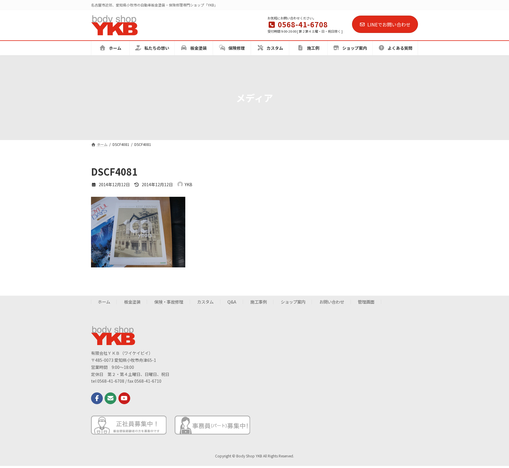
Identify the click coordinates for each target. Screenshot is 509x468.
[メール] (110, 398)
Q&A (231, 302)
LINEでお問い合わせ (389, 24)
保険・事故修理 (168, 302)
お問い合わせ (331, 302)
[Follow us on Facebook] (97, 398)
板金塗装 (132, 302)
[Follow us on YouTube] (124, 398)
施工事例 (258, 302)
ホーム (104, 302)
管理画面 (366, 302)
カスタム (205, 302)
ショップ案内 (293, 302)
